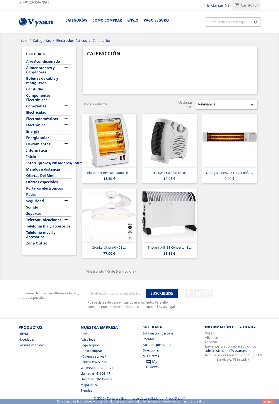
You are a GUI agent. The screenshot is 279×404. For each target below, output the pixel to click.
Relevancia (226, 104)
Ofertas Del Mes (40, 175)
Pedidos (148, 339)
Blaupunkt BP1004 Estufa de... (109, 173)
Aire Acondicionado (43, 61)
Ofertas (24, 334)
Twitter (198, 293)
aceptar (268, 401)
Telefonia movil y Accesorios (41, 234)
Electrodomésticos (42, 119)
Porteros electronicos (44, 188)
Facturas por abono (157, 345)
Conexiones (36, 106)
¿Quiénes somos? (93, 356)
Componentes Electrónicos (38, 97)
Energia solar (37, 138)
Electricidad (36, 112)
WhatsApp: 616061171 (97, 368)
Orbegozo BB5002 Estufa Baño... (229, 173)
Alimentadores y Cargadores (40, 70)
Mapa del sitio (91, 385)
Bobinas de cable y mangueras (42, 80)
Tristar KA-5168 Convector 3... (169, 247)
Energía (32, 131)
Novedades (27, 339)
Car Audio (34, 89)
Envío (132, 20)
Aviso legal (88, 339)
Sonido (32, 207)
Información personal (158, 333)
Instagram (208, 293)
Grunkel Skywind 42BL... (109, 247)
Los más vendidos (31, 345)
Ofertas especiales (42, 182)
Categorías (76, 20)
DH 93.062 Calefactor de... (169, 173)
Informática (36, 150)
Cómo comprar (107, 20)
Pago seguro (156, 20)
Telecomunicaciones (43, 220)
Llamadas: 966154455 (96, 379)
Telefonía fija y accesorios (48, 226)
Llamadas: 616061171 (96, 373)
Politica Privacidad (94, 362)
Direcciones (151, 350)
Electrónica (36, 125)
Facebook (189, 293)
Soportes (33, 213)
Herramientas (38, 144)
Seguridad (35, 201)
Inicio (31, 156)
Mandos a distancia (43, 169)
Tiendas (86, 390)
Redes (31, 194)
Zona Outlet (36, 243)
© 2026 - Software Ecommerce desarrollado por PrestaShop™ (139, 398)
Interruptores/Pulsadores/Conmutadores (48, 163)
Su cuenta (152, 327)
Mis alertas (151, 356)
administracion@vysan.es (226, 350)
